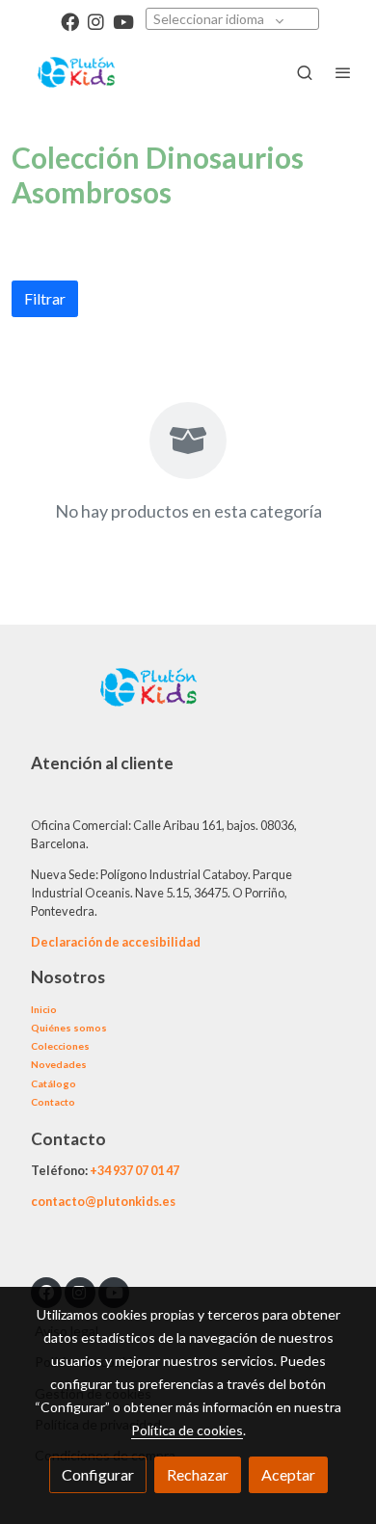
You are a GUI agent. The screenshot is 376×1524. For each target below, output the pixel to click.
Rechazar (197, 1474)
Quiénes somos (69, 1027)
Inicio (44, 1009)
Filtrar (45, 298)
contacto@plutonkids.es (103, 1201)
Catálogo (53, 1083)
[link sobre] (188, 699)
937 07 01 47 (146, 1170)
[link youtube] (123, 21)
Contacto (53, 1102)
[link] (77, 72)
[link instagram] (96, 21)
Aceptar (288, 1474)
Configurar (98, 1474)
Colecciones (60, 1046)
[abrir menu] (343, 72)
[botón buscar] (304, 72)
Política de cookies (187, 1430)
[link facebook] (70, 21)
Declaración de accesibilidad (116, 941)
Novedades (59, 1064)
